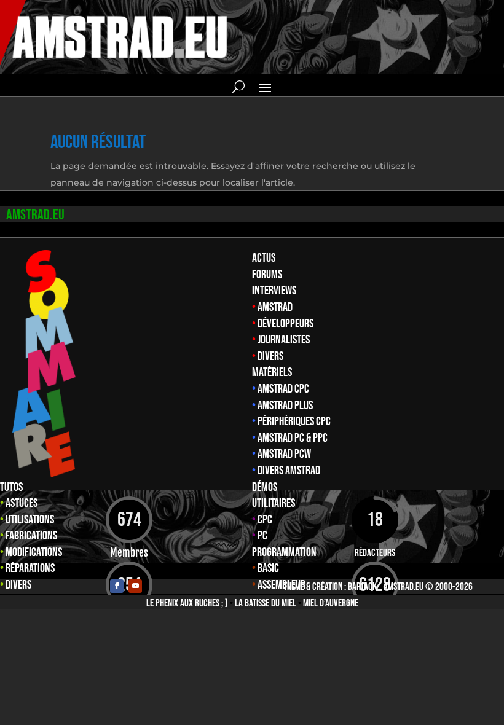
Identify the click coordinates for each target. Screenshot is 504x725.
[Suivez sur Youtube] (135, 586)
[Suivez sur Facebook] (117, 586)
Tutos (11, 487)
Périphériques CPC (294, 421)
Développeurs (285, 323)
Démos (264, 487)
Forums (267, 274)
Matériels (272, 372)
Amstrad (275, 307)
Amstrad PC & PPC (293, 438)
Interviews (274, 290)
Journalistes (284, 339)
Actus (263, 258)
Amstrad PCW (284, 454)
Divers (270, 356)
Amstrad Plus (285, 405)
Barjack (362, 587)
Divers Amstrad (289, 470)
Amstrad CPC (283, 389)
